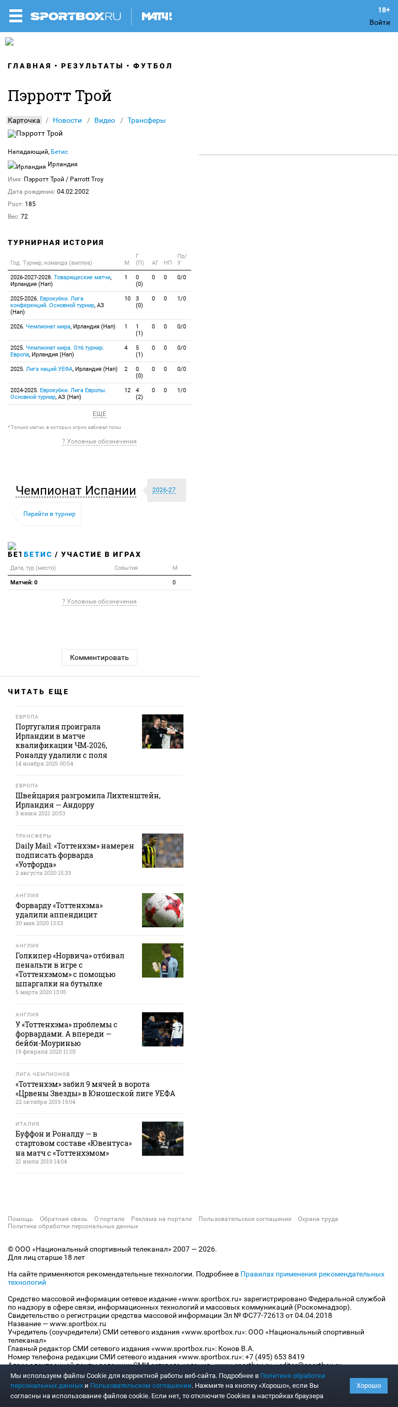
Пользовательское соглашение (244, 1219)
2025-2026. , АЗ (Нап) (57, 305)
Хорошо (369, 1385)
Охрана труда (318, 1219)
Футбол (153, 66)
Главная (30, 66)
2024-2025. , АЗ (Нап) (58, 393)
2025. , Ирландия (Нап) (57, 351)
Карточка (24, 120)
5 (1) (139, 351)
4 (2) (139, 393)
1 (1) (139, 330)
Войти (379, 22)
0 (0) (139, 281)
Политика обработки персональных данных (73, 1226)
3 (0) (139, 302)
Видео (104, 120)
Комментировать (99, 657)
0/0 (181, 277)
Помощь (20, 1219)
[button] (78, 490)
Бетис (59, 151)
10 (127, 298)
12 (127, 390)
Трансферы (146, 120)
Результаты (92, 66)
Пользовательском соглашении (141, 1385)
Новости (67, 120)
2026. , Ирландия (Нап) (63, 326)
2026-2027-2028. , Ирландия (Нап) (60, 281)
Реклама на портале (161, 1219)
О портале (109, 1219)
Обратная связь (64, 1219)
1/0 (181, 298)
